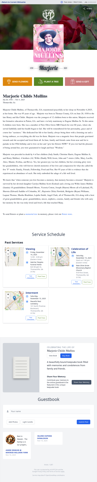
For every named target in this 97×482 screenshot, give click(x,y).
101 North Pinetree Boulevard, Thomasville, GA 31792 (37, 309)
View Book (53, 356)
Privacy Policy (41, 471)
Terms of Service (54, 471)
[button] (14, 254)
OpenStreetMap (51, 475)
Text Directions (30, 277)
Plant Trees (41, 276)
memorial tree (31, 214)
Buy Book (66, 356)
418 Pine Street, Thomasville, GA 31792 (82, 274)
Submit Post (83, 422)
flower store (67, 214)
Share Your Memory (81, 382)
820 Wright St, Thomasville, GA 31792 (36, 269)
